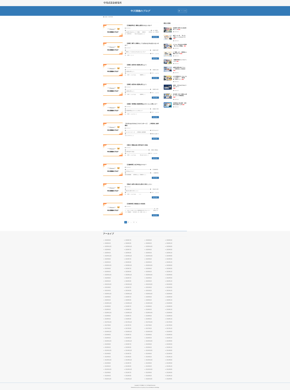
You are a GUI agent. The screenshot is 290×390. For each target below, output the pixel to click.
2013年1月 (169, 366)
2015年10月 (149, 341)
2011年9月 (169, 378)
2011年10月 (149, 378)
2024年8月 (108, 259)
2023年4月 (108, 271)
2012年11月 (128, 369)
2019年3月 (128, 309)
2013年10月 (149, 360)
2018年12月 (108, 312)
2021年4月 (108, 290)
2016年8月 (108, 334)
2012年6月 (149, 372)
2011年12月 (108, 378)
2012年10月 (149, 369)
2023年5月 (169, 268)
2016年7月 (128, 334)
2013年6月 (149, 363)
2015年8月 (108, 344)
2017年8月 (108, 325)
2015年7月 (128, 344)
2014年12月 (108, 350)
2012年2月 (149, 375)
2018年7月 (128, 315)
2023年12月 (108, 265)
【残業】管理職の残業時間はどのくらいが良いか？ (141, 104)
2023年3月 (128, 271)
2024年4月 (108, 262)
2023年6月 (149, 268)
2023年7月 (128, 268)
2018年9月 (169, 312)
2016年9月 (169, 331)
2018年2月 (149, 318)
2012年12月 (108, 369)
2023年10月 (149, 265)
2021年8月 (108, 287)
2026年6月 (149, 240)
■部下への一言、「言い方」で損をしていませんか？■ (179, 37)
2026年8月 (108, 240)
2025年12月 (108, 246)
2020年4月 (108, 300)
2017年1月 (169, 328)
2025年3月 (128, 252)
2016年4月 (108, 337)
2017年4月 (108, 328)
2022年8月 (108, 278)
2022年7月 (128, 278)
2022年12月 (108, 274)
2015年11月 (128, 341)
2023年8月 (108, 268)
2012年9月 (169, 369)
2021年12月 (108, 284)
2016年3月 (128, 337)
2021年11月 (128, 284)
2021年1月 (169, 290)
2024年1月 (169, 262)
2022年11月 (128, 274)
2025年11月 (128, 246)
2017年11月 (128, 322)
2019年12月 (108, 303)
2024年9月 (169, 255)
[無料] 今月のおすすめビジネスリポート (180, 87)
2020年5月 (169, 296)
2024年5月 (169, 259)
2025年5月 (169, 249)
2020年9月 (169, 293)
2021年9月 (169, 284)
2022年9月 (169, 274)
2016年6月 (149, 334)
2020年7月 (128, 296)
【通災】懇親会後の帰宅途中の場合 (136, 145)
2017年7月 (128, 325)
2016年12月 (108, 331)
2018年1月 (169, 318)
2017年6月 (149, 325)
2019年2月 (149, 309)
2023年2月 (149, 271)
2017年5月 (169, 325)
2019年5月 (169, 306)
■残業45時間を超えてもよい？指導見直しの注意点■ (179, 69)
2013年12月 (108, 360)
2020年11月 (128, 293)
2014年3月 (128, 356)
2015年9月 (169, 341)
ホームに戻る (183, 10)
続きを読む (155, 36)
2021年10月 (149, 284)
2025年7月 (128, 249)
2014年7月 (128, 353)
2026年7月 (128, 240)
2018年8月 (108, 315)
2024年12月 (108, 255)
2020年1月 (169, 300)
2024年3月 (128, 262)
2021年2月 (149, 290)
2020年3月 (128, 300)
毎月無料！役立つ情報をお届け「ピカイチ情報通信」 (180, 95)
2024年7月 (128, 259)
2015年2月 (149, 347)
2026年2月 (149, 243)
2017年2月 (149, 328)
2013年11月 (128, 360)
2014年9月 (169, 350)
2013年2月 (149, 366)
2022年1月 (169, 281)
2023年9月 (169, 265)
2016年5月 (169, 334)
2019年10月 (149, 303)
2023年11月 (128, 265)
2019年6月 (149, 306)
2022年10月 (149, 274)
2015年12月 (108, 341)
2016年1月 (169, 337)
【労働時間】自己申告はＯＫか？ (136, 164)
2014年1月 (169, 356)
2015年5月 (169, 344)
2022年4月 (108, 281)
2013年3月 (128, 366)
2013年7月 (128, 363)
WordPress (138, 387)
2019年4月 (108, 309)
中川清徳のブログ (140, 11)
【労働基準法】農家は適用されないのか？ (138, 25)
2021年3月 (128, 290)
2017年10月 (149, 322)
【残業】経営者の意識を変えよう (136, 65)
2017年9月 (169, 322)
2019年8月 (108, 306)
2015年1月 (169, 347)
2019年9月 (169, 303)
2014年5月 (169, 353)
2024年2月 (149, 262)
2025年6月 (149, 249)
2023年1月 (169, 271)
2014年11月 (128, 350)
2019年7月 (128, 306)
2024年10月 (149, 255)
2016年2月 (149, 337)
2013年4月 (108, 366)
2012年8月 (108, 372)
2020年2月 (149, 300)
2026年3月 (128, 243)
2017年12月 (108, 322)
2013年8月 (108, 363)
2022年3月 (128, 281)
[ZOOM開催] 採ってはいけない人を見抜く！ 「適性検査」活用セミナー (180, 78)
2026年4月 (108, 243)
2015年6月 (149, 344)
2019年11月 (128, 303)
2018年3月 (128, 318)
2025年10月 (149, 246)
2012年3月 (128, 375)
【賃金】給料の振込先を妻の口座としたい (138, 184)
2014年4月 (108, 356)
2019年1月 (169, 309)
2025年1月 (169, 252)
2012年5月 (169, 372)
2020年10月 (149, 293)
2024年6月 (149, 259)
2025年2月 (149, 252)
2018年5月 (169, 315)
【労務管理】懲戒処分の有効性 (135, 204)
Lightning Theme (145, 387)
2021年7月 (128, 287)
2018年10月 (149, 312)
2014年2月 (149, 356)
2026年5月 (169, 240)
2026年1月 (169, 243)
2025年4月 (108, 252)
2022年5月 (169, 278)
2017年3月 (128, 328)
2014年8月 (108, 353)
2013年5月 (169, 363)
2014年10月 (149, 350)
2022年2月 (149, 281)
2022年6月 (149, 278)
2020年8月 (108, 296)
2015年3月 (128, 347)
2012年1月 (169, 375)
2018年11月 (128, 312)
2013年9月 (169, 360)
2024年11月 (128, 255)
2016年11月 (128, 331)
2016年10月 (149, 331)
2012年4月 (108, 375)
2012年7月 (128, 372)
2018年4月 (108, 318)
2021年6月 (149, 287)
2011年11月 (128, 378)
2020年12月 (108, 293)
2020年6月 (149, 296)
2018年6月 (149, 315)
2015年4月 (108, 347)
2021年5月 (169, 287)
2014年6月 (149, 353)
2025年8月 (108, 249)
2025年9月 (169, 246)
